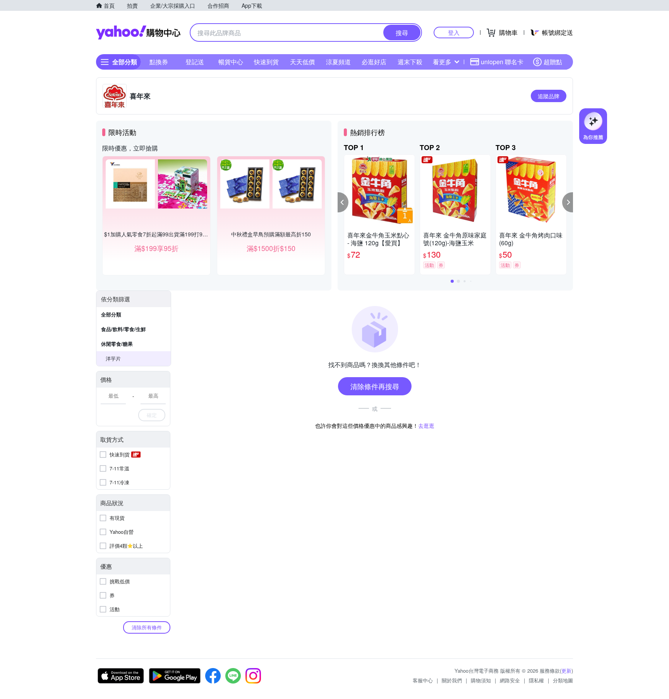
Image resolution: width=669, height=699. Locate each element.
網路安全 (510, 680)
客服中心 (423, 680)
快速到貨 (266, 61)
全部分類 (111, 314)
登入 (454, 32)
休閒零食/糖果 (117, 343)
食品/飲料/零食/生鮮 (123, 329)
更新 (566, 670)
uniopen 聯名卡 (502, 61)
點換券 (158, 61)
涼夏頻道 (338, 61)
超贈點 (553, 61)
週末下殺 (410, 61)
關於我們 (452, 680)
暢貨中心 (230, 61)
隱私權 (536, 680)
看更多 (442, 61)
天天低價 (302, 61)
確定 (152, 415)
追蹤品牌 (548, 96)
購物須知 (481, 680)
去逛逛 (426, 425)
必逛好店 (374, 61)
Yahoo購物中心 (138, 32)
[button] (343, 202)
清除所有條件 (147, 627)
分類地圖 (563, 680)
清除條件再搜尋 (374, 386)
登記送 (194, 61)
